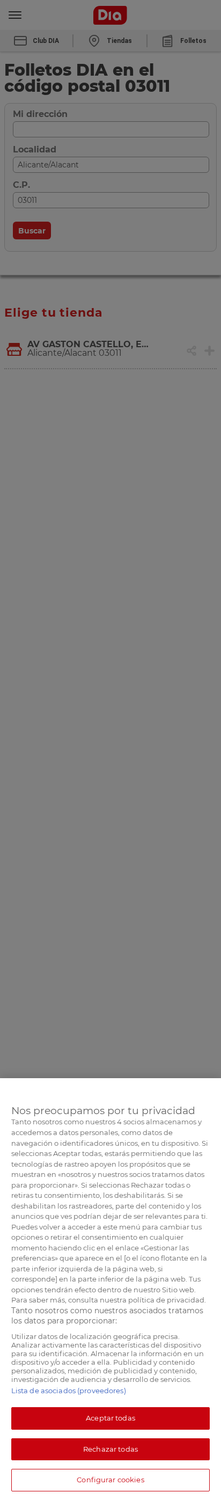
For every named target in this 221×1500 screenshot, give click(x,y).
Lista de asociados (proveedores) (68, 1390)
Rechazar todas (110, 1449)
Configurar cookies (110, 1479)
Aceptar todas (110, 1418)
